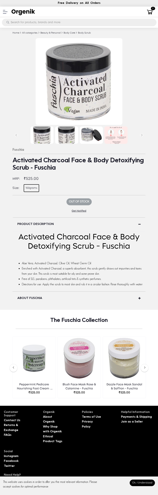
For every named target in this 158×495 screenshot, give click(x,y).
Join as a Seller (132, 421)
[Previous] (16, 135)
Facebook (11, 461)
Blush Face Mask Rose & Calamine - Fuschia (79, 386)
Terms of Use (91, 417)
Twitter (9, 466)
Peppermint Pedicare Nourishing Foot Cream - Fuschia (34, 387)
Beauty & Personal (50, 33)
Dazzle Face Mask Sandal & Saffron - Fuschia (124, 386)
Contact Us (12, 420)
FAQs (7, 435)
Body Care (69, 33)
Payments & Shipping (136, 417)
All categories (30, 33)
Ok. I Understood (142, 483)
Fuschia (18, 150)
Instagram (11, 456)
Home (16, 33)
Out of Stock (79, 201)
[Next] (142, 135)
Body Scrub (84, 33)
